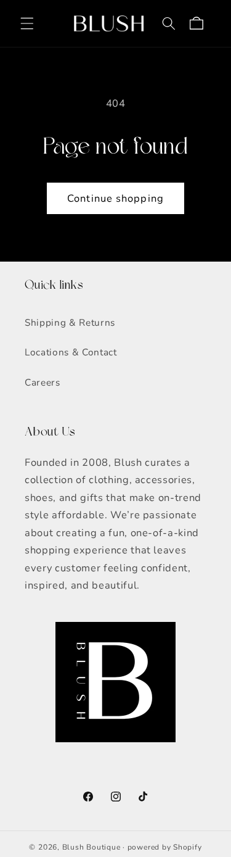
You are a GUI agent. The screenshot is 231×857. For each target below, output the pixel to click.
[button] (27, 23)
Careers (42, 382)
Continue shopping (115, 198)
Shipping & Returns (70, 322)
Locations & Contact (71, 352)
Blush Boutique (91, 847)
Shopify (187, 847)
